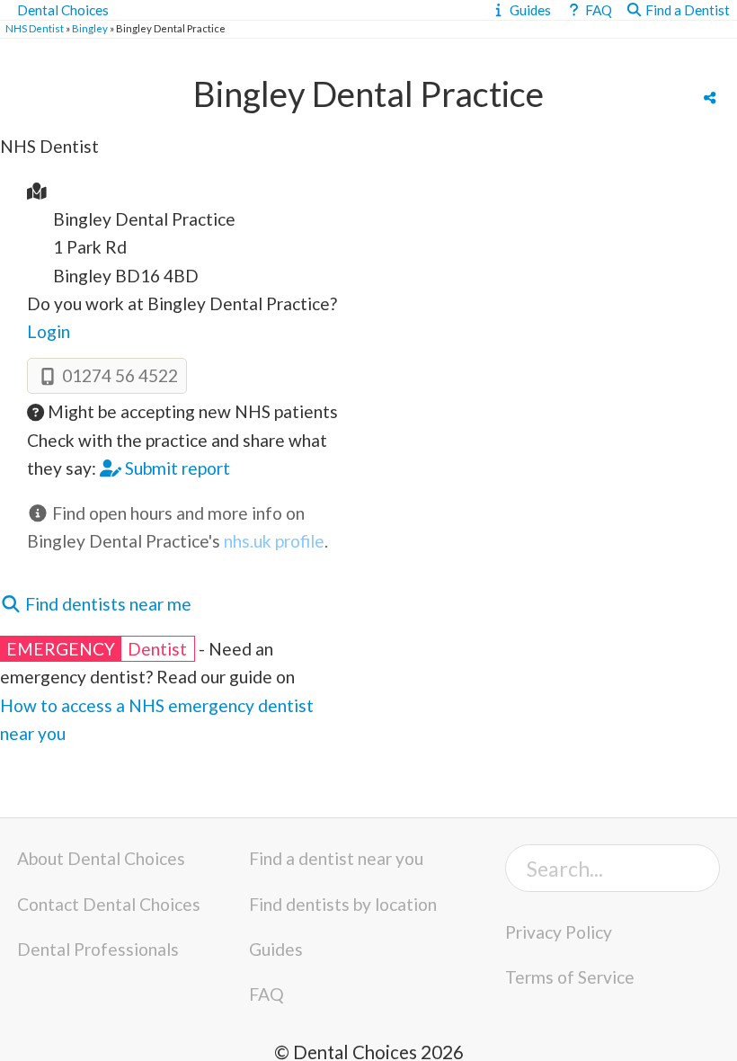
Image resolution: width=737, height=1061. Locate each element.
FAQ (266, 994)
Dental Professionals (98, 949)
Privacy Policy (558, 932)
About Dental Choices (101, 858)
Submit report (175, 468)
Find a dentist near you (336, 858)
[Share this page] (709, 97)
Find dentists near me (106, 603)
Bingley (90, 28)
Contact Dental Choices (108, 904)
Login (48, 331)
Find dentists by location (343, 904)
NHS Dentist (34, 28)
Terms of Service (570, 977)
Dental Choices (63, 10)
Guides (276, 949)
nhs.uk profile (274, 540)
